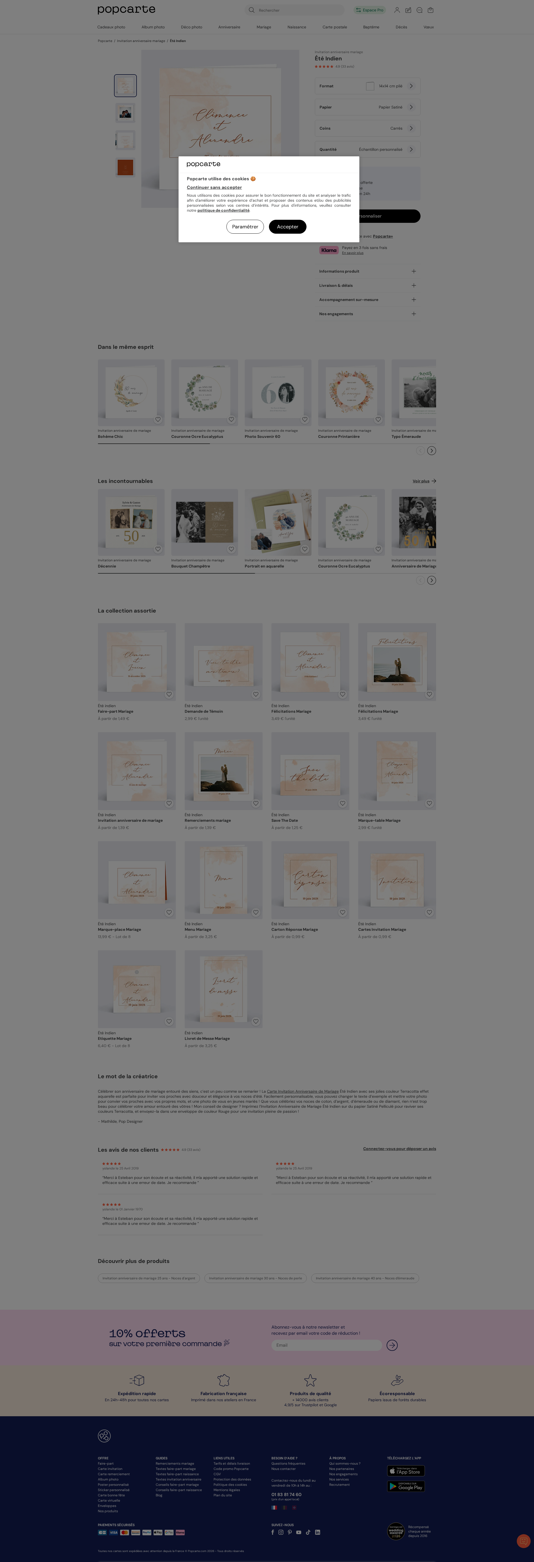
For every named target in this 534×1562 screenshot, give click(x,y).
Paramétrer (245, 226)
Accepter (287, 226)
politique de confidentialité (223, 210)
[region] (269, 199)
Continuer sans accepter (214, 187)
